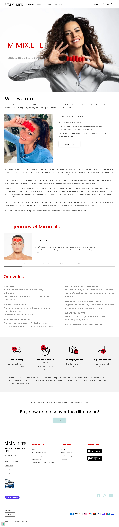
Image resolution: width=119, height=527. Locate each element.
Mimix (11, 521)
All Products (36, 459)
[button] (40, 4)
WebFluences (25, 521)
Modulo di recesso (12, 474)
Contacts (63, 459)
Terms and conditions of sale (43, 463)
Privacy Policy (9, 465)
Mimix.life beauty (66, 456)
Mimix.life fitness (66, 453)
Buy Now (60, 420)
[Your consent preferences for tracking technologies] (3, 524)
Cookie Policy (9, 469)
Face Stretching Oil (39, 453)
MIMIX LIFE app (37, 456)
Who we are (64, 449)
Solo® (34, 449)
